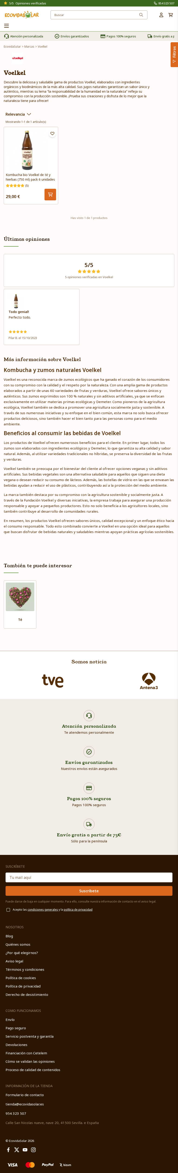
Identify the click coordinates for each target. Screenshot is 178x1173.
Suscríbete (89, 890)
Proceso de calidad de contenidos (33, 1069)
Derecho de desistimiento (27, 994)
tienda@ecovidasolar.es (25, 1104)
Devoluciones (16, 1044)
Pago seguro (16, 1028)
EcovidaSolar (12, 47)
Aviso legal (14, 961)
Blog (9, 936)
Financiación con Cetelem (26, 1053)
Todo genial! (19, 312)
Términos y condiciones (25, 969)
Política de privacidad (23, 986)
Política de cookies (21, 977)
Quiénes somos (18, 944)
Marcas (29, 47)
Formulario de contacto (25, 1094)
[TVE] (52, 681)
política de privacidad (78, 910)
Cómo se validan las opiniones (30, 1061)
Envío (10, 1019)
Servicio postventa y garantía (30, 1036)
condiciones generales (43, 910)
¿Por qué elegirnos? (22, 952)
